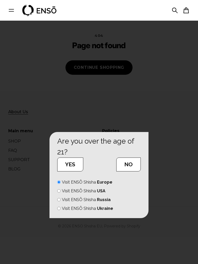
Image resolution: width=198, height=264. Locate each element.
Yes (70, 164)
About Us (18, 111)
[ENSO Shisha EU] (40, 10)
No (128, 164)
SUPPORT (19, 159)
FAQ (12, 150)
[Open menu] (11, 10)
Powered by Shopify (122, 226)
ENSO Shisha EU (87, 226)
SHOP (14, 141)
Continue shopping (99, 67)
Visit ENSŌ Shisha (87, 182)
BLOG (14, 169)
